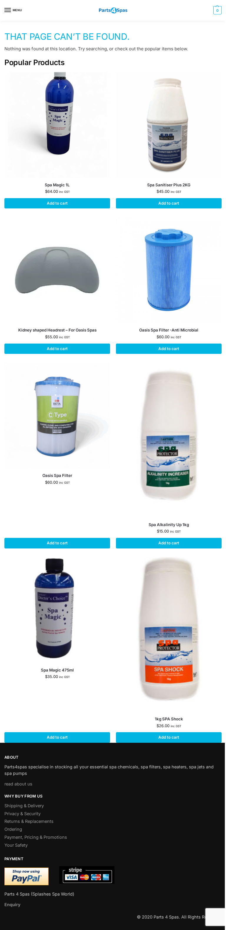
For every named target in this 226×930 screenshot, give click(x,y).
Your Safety (16, 845)
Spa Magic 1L (57, 185)
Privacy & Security (22, 813)
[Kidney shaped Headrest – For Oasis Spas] (57, 270)
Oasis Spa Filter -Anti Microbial (168, 330)
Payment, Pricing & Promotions (35, 837)
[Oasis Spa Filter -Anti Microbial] (169, 270)
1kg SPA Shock (169, 719)
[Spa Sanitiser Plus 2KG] (169, 125)
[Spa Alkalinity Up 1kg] (169, 440)
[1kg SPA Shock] (169, 634)
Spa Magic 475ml (57, 670)
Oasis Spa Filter (57, 475)
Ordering (13, 829)
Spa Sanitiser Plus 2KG (168, 185)
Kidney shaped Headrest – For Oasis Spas (57, 330)
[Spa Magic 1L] (57, 125)
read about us (18, 784)
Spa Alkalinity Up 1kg (169, 524)
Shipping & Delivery (24, 805)
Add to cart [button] (57, 203)
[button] (217, 10)
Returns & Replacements (29, 821)
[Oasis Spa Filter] (57, 415)
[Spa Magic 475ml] (57, 610)
